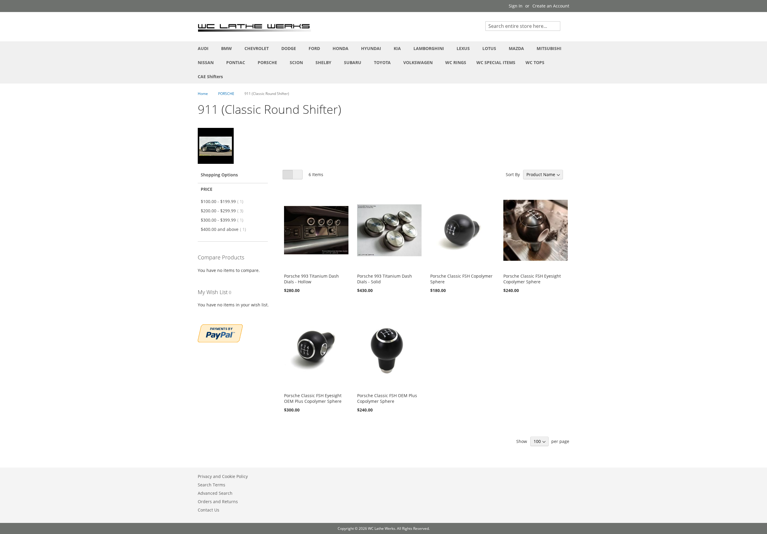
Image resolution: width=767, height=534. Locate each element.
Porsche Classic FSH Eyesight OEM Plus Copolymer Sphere (313, 398)
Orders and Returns (218, 501)
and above (225, 229)
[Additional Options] (220, 332)
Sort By (513, 174)
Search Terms (211, 485)
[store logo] (254, 26)
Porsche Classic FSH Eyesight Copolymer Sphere (532, 279)
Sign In (516, 6)
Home (203, 93)
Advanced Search (215, 493)
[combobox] (522, 26)
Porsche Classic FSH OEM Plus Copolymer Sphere (387, 398)
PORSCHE (226, 93)
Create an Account (550, 6)
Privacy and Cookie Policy (223, 476)
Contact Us (208, 510)
